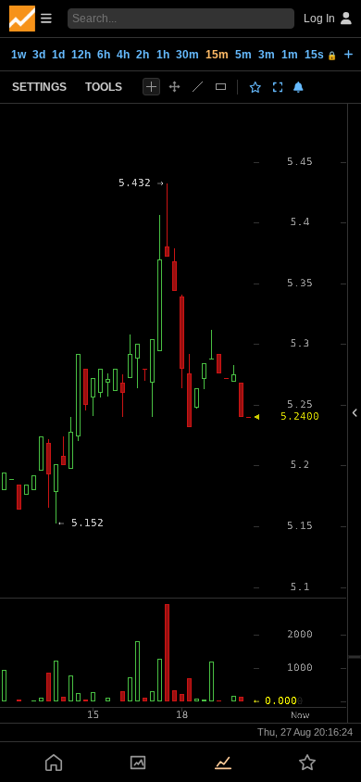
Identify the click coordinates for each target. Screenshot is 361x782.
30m (187, 54)
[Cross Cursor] (151, 86)
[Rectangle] (221, 86)
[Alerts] (298, 87)
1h (162, 54)
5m (243, 54)
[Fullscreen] (278, 87)
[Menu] (30, 18)
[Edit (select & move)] (174, 86)
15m (217, 54)
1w (18, 54)
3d (38, 54)
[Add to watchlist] (255, 87)
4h (123, 54)
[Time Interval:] (348, 53)
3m (266, 54)
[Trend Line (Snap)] (197, 86)
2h (142, 54)
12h (81, 54)
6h (103, 54)
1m (289, 54)
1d (58, 54)
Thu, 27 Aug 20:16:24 (305, 732)
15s (321, 54)
